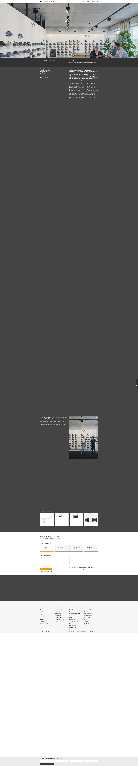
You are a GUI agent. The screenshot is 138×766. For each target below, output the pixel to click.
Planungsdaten (42, 621)
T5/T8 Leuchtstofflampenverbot (88, 611)
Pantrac (75, 508)
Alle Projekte (42, 616)
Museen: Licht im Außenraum (88, 625)
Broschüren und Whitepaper (44, 623)
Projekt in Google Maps (45, 77)
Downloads (91, 1)
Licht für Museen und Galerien (59, 607)
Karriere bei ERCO (71, 609)
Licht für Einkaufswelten (58, 617)
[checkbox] (47, 548)
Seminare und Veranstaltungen (73, 621)
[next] (71, 366)
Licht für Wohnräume (58, 615)
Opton (76, 510)
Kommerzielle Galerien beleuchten (89, 609)
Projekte (51, 1)
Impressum (81, 631)
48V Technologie (86, 623)
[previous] (66, 366)
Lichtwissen (56, 621)
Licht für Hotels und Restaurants (59, 619)
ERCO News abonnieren (72, 627)
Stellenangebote (71, 611)
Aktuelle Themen (86, 605)
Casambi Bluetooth (86, 619)
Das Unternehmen (72, 605)
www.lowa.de (44, 74)
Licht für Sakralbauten (58, 613)
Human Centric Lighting (87, 613)
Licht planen (55, 1)
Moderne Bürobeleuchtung (88, 607)
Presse (70, 623)
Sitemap (78, 631)
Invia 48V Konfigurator (43, 611)
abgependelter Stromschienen (80, 500)
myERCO (87, 1)
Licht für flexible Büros (87, 617)
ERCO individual (86, 621)
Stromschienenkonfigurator (44, 609)
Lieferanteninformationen (73, 625)
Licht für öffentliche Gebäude (59, 609)
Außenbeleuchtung (43, 607)
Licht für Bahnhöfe (86, 627)
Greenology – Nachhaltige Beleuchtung (75, 607)
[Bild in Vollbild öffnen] (54, 403)
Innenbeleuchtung (43, 605)
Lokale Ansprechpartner (72, 619)
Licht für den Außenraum (58, 611)
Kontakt (84, 1)
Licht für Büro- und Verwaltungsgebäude (60, 605)
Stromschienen (88, 385)
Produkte (47, 1)
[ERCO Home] (42, 1)
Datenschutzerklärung (80, 569)
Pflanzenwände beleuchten (88, 615)
